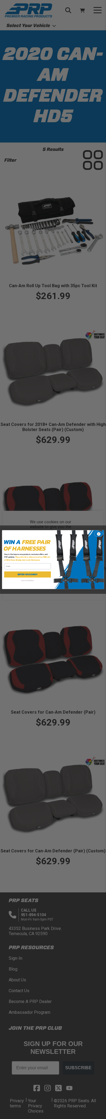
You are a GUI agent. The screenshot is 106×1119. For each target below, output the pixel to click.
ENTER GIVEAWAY (28, 574)
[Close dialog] (98, 534)
